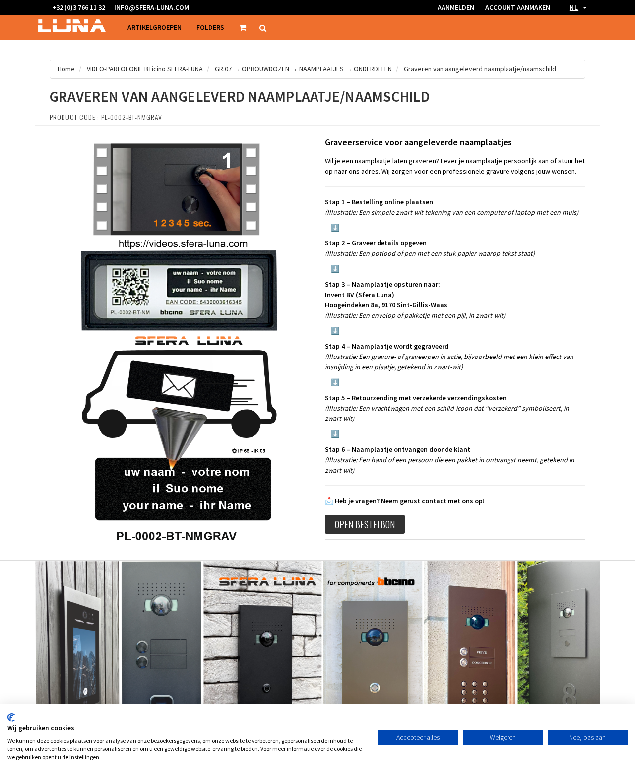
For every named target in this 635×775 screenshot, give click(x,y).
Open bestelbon (365, 524)
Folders (210, 27)
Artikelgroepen (154, 27)
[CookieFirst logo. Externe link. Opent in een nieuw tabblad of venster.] (11, 717)
